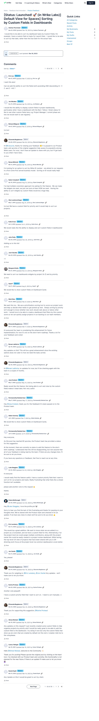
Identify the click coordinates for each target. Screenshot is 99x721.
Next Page (33, 686)
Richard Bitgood (14, 124)
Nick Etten (12, 299)
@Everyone (10, 146)
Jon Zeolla (12, 551)
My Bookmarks (81, 29)
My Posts (81, 32)
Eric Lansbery (13, 524)
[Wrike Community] (8, 3)
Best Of (69, 44)
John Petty (12, 237)
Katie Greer (12, 221)
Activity (70, 26)
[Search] (85, 3)
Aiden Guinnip (13, 415)
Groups (69, 41)
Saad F (11, 283)
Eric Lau (11, 76)
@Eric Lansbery (29, 573)
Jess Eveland (13, 380)
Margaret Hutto (14, 268)
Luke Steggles (13, 467)
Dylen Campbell (14, 180)
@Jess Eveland (12, 404)
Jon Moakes (13, 101)
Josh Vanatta (13, 252)
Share (6, 42)
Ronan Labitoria (14, 344)
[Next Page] (58, 68)
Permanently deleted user (17, 398)
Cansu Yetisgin (13, 644)
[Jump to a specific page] (61, 68)
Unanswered (81, 38)
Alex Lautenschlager (15, 200)
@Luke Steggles (13, 506)
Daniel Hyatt (12, 671)
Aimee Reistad (13, 620)
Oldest (12, 69)
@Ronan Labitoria (12, 368)
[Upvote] (6, 53)
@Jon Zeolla (40, 573)
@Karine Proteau (41, 610)
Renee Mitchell (13, 162)
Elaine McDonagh (14, 500)
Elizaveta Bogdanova (15, 139)
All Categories (72, 20)
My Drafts (81, 35)
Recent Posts (71, 23)
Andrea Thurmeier (15, 28)
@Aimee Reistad (14, 651)
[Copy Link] (45, 30)
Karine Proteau (13, 585)
